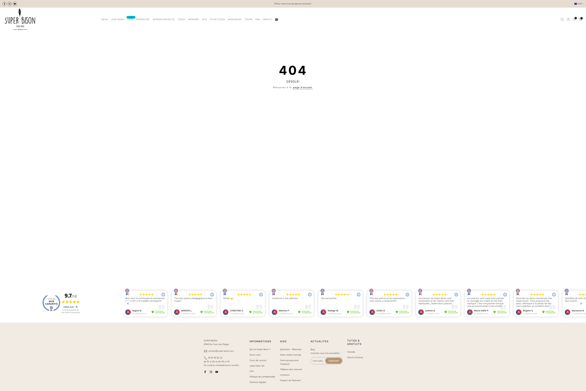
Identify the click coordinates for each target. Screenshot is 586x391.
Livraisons (285, 374)
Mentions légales (258, 382)
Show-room (255, 354)
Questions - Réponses (291, 349)
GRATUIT (267, 19)
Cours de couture (258, 360)
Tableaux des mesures (291, 369)
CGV (252, 371)
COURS (248, 19)
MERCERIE (193, 19)
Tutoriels (351, 352)
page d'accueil (302, 87)
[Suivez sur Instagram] (9, 4)
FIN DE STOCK (217, 19)
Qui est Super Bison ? (260, 349)
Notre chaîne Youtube (290, 354)
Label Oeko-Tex (257, 365)
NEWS (104, 19)
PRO (257, 19)
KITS (204, 19)
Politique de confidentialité (262, 376)
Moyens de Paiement (290, 380)
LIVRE (130, 19)
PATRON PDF (143, 19)
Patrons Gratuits (355, 357)
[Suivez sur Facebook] (4, 4)
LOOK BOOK (117, 19)
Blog (313, 349)
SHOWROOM (235, 19)
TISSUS (181, 19)
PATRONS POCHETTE (164, 19)
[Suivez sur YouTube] (15, 4)
